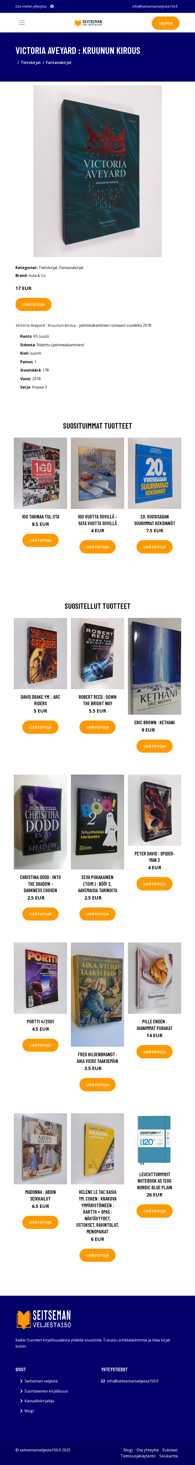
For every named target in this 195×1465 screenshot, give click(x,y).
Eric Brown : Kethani (154, 722)
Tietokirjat (31, 62)
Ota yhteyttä (147, 1450)
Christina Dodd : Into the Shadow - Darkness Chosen (40, 883)
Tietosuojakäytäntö (138, 1456)
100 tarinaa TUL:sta (40, 516)
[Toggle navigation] (21, 22)
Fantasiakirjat (59, 62)
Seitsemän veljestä (41, 1381)
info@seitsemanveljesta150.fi (155, 6)
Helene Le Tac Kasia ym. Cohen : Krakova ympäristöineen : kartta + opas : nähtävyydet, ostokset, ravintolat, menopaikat (97, 1211)
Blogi (29, 1410)
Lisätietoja (33, 304)
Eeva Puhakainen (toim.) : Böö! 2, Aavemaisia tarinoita (97, 883)
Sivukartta (168, 1456)
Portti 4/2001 (40, 1021)
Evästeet (170, 1450)
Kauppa (166, 23)
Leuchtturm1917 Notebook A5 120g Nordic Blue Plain (154, 1180)
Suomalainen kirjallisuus (46, 1391)
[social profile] (52, 6)
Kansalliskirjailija (39, 1400)
